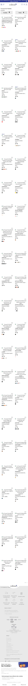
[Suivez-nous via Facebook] (6, 661)
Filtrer (5, 12)
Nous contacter (9, 613)
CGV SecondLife (9, 647)
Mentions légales (9, 649)
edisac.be (19, 654)
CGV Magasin (8, 646)
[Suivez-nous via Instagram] (9, 661)
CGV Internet (8, 643)
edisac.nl (8, 655)
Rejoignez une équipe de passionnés (12, 650)
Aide (7, 642)
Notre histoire (8, 640)
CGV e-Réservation (9, 645)
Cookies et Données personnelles (12, 652)
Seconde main (8, 639)
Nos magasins (8, 638)
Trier (19, 12)
